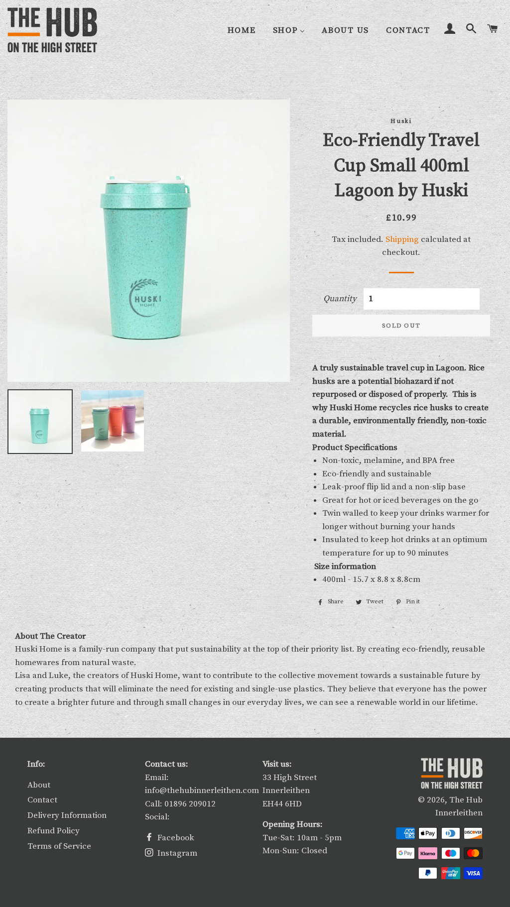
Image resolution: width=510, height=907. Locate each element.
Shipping (402, 239)
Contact (42, 799)
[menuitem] (241, 30)
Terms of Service (59, 846)
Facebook (174, 837)
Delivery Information (67, 815)
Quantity (340, 298)
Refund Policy (53, 830)
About (38, 785)
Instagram (176, 853)
